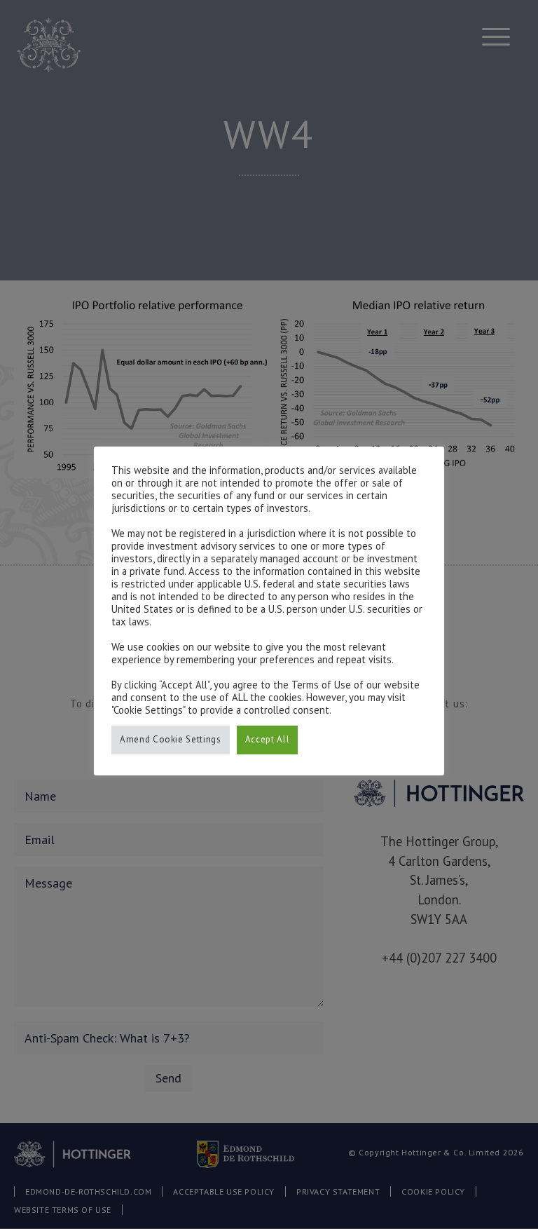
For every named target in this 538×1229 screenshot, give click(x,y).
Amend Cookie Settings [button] (170, 739)
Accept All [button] (267, 739)
